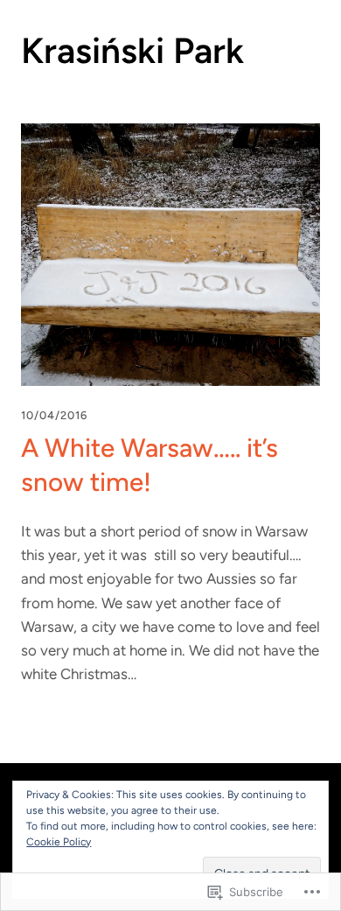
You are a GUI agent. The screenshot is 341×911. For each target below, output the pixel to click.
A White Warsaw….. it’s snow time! (149, 464)
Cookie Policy (58, 842)
